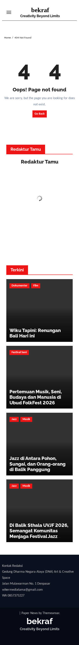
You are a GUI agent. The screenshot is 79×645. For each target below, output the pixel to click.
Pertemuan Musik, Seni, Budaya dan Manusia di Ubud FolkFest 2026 (35, 397)
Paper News (29, 613)
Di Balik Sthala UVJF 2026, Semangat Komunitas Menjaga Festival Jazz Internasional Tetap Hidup (38, 533)
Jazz (14, 419)
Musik (26, 419)
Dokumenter (19, 285)
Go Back (40, 113)
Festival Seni (19, 352)
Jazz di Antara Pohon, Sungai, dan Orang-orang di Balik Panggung (37, 464)
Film (35, 285)
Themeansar (51, 613)
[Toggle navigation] (8, 12)
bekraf (40, 9)
